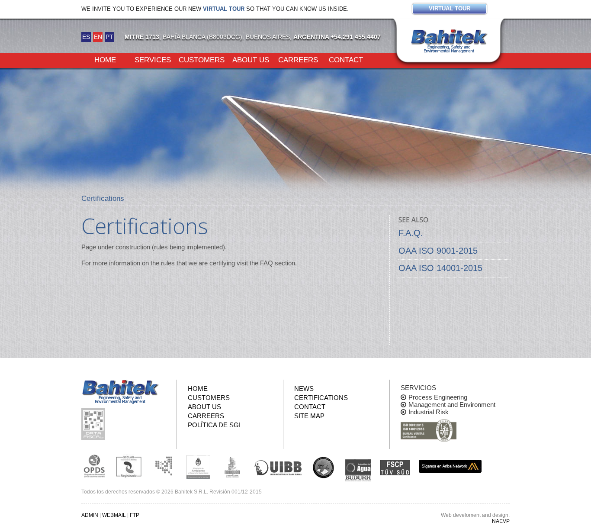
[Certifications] (428, 431)
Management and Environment (451, 404)
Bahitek (449, 39)
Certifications (321, 397)
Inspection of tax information (94, 424)
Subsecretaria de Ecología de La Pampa (164, 466)
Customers (202, 59)
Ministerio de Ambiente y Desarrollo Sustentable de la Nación (198, 466)
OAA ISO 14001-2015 (440, 268)
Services (153, 59)
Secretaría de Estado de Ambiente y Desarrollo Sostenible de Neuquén (233, 466)
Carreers (298, 59)
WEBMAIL (114, 515)
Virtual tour (223, 9)
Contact (346, 59)
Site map (309, 415)
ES (86, 36)
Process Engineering (437, 397)
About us (250, 59)
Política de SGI (214, 425)
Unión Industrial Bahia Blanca (278, 466)
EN (98, 36)
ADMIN (89, 515)
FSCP (395, 467)
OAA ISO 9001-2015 (438, 250)
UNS (324, 467)
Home (105, 59)
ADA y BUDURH (358, 471)
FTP (134, 515)
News (304, 388)
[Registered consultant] (94, 466)
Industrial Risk (428, 412)
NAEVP (501, 521)
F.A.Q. (410, 233)
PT (109, 36)
